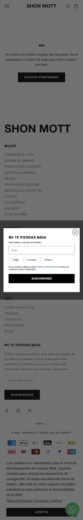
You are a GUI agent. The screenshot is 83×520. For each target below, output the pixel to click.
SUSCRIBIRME (41, 278)
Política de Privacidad (47, 267)
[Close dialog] (75, 232)
